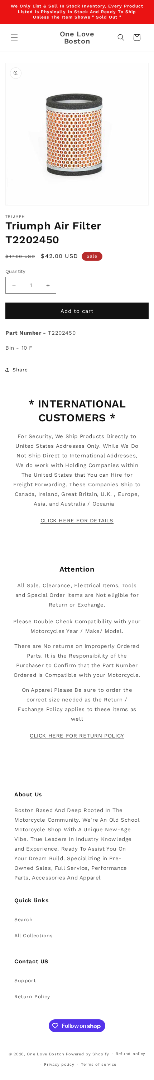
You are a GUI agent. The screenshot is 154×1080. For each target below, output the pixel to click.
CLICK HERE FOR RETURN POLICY (77, 735)
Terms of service (98, 1064)
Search (23, 919)
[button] (14, 37)
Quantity (15, 271)
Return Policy (32, 996)
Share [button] (20, 369)
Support (25, 980)
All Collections (33, 935)
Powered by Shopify (87, 1053)
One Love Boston (45, 1053)
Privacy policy (59, 1064)
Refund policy (130, 1053)
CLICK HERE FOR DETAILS (77, 520)
